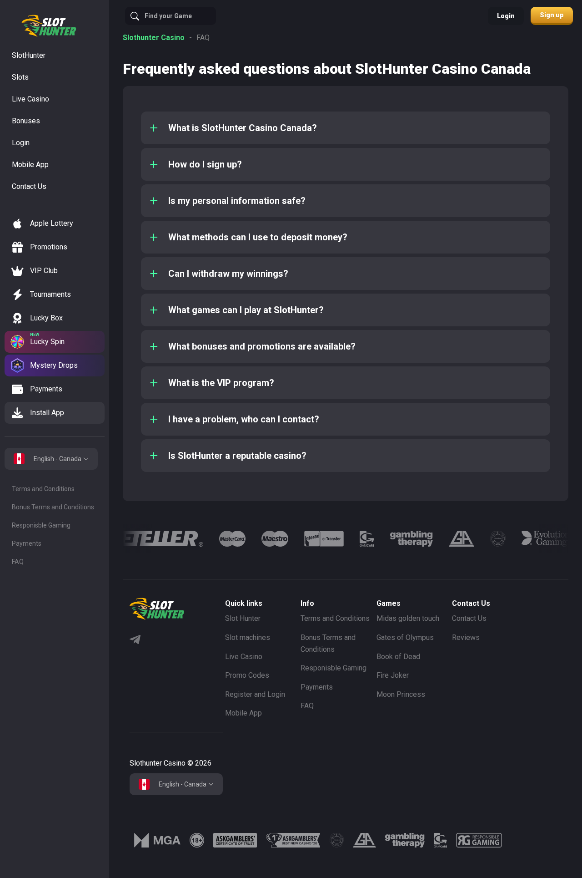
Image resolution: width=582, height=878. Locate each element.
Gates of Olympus (405, 637)
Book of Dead (398, 656)
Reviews (466, 637)
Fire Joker (392, 675)
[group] (125, 539)
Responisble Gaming (41, 525)
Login (506, 16)
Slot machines (247, 637)
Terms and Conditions (43, 488)
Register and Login (255, 694)
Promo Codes (247, 675)
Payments (26, 543)
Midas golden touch (407, 618)
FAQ (18, 561)
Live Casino (243, 656)
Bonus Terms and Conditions (53, 507)
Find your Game (168, 16)
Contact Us (469, 618)
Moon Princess (400, 694)
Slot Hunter (243, 618)
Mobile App (243, 713)
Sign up (552, 15)
